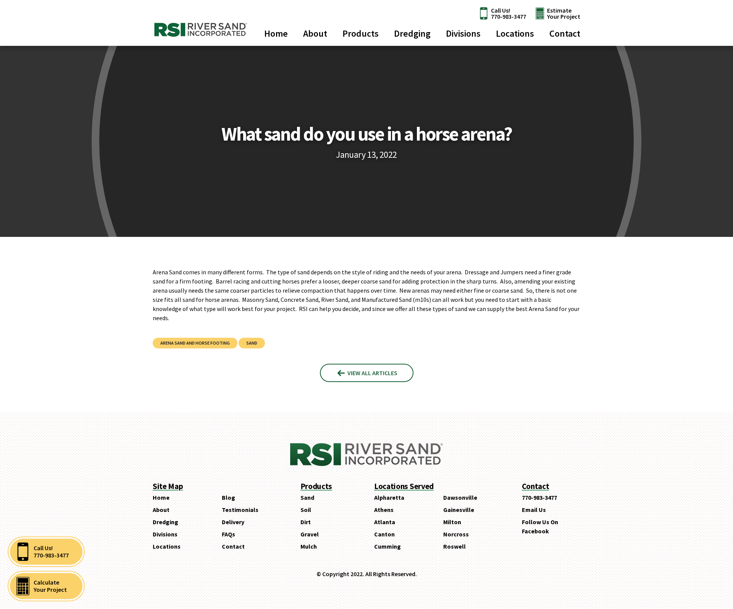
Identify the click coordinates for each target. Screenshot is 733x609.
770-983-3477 (539, 497)
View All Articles (371, 373)
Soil (305, 509)
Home (276, 33)
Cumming (387, 546)
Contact (564, 33)
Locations (515, 33)
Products (360, 33)
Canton (384, 534)
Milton (452, 522)
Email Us (534, 509)
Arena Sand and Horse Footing (195, 343)
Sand (251, 343)
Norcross (456, 534)
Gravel (309, 534)
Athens (384, 509)
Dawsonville (460, 497)
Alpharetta (389, 497)
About (315, 33)
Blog (228, 497)
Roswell (454, 546)
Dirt (305, 522)
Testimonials (240, 509)
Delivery (233, 522)
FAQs (228, 534)
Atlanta (384, 522)
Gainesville (458, 509)
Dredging (412, 33)
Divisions (463, 33)
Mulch (308, 546)
